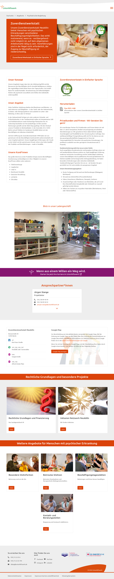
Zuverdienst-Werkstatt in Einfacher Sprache (31, 57)
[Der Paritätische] (95, 555)
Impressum (28, 576)
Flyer (70, 108)
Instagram (40, 563)
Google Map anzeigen (60, 351)
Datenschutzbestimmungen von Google (74, 340)
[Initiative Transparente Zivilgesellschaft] (70, 556)
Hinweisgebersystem (68, 576)
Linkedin (49, 563)
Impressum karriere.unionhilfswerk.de (47, 576)
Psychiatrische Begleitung (36, 16)
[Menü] (111, 8)
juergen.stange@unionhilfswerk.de (48, 304)
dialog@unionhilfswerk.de (19, 564)
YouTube (49, 559)
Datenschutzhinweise (14, 576)
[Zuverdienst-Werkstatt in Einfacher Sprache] (100, 31)
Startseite (10, 16)
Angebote (20, 16)
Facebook (40, 559)
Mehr (11, 429)
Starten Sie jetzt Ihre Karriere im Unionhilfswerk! (59, 274)
